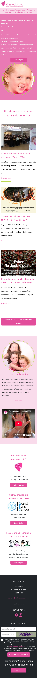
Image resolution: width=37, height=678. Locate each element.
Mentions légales (18, 604)
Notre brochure (18, 485)
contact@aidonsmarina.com (18, 598)
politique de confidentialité (17, 646)
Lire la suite (19, 401)
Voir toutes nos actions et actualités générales (18, 321)
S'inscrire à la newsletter (18, 654)
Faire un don (18, 670)
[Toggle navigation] (33, 4)
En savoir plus (18, 60)
